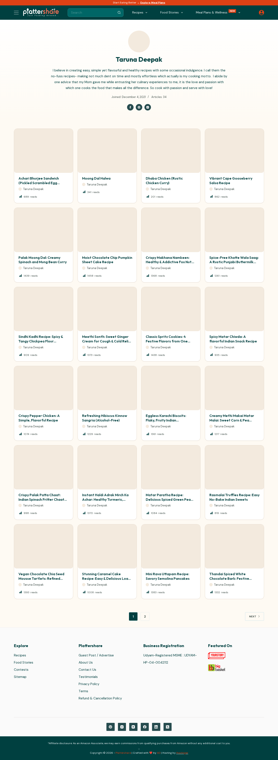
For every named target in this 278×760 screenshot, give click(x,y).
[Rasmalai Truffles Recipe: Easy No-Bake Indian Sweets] (234, 467)
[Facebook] (145, 727)
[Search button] (119, 12)
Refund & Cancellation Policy (100, 698)
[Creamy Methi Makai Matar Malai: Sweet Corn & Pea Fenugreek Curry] (234, 388)
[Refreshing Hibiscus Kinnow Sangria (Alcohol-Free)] (107, 388)
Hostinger (182, 753)
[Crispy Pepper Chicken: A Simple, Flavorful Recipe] (43, 388)
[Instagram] (122, 727)
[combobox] (91, 12)
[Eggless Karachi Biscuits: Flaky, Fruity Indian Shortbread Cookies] (170, 388)
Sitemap (20, 677)
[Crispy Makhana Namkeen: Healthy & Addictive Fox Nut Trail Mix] (170, 230)
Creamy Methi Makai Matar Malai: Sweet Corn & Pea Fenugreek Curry (231, 420)
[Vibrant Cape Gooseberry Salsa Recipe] (234, 151)
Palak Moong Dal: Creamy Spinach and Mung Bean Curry (42, 259)
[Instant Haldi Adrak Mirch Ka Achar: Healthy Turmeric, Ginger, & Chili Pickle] (107, 467)
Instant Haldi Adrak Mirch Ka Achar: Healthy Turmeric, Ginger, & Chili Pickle (105, 499)
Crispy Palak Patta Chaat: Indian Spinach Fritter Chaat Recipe (41, 499)
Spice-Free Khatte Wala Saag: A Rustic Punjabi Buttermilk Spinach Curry (234, 262)
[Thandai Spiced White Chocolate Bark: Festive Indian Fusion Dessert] (234, 546)
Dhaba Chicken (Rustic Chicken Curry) (164, 180)
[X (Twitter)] (168, 727)
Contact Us (87, 669)
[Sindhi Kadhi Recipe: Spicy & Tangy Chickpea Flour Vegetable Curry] (43, 309)
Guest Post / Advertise (96, 655)
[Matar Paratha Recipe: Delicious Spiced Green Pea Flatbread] (170, 467)
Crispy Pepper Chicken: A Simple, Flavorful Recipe (39, 417)
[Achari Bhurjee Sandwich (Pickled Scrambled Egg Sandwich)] (43, 151)
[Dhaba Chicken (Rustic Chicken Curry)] (170, 151)
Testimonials (88, 677)
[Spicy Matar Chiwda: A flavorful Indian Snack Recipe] (234, 309)
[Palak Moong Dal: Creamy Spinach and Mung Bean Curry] (43, 230)
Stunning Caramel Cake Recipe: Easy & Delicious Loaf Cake (106, 578)
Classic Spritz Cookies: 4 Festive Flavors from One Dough (167, 341)
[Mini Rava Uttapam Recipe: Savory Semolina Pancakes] (170, 546)
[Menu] (16, 12)
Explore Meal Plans (152, 2)
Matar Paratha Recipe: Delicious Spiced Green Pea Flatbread (168, 499)
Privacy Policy (89, 684)
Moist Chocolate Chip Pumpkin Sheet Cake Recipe (107, 259)
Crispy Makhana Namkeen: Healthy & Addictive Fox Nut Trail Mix (169, 262)
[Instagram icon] (147, 107)
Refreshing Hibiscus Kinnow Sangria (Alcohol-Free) (104, 417)
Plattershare (123, 753)
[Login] (261, 12)
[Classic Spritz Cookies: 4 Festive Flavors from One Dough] (170, 309)
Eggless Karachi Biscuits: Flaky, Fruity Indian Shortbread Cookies (166, 420)
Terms (83, 691)
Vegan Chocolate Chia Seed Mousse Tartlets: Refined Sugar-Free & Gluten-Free (41, 578)
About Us (86, 662)
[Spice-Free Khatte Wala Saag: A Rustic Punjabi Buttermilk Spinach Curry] (234, 230)
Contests (21, 669)
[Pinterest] (110, 727)
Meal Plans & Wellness (215, 12)
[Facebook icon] (130, 107)
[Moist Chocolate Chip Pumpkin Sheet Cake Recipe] (107, 230)
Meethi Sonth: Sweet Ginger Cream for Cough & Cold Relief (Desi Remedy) (107, 341)
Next (252, 616)
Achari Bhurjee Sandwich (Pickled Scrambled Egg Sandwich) (38, 183)
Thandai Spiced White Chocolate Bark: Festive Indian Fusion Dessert (229, 578)
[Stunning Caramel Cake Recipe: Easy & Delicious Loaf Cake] (107, 546)
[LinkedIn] (156, 727)
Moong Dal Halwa (96, 178)
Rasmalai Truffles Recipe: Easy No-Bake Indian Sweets (234, 497)
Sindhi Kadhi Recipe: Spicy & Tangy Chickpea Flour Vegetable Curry (40, 341)
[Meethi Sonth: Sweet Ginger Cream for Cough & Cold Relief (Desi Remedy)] (107, 309)
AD (159, 753)
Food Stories (23, 662)
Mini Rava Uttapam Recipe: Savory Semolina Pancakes (168, 576)
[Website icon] (139, 107)
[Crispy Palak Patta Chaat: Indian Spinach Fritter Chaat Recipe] (43, 467)
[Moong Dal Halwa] (107, 151)
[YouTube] (133, 727)
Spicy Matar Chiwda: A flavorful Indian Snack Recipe (233, 338)
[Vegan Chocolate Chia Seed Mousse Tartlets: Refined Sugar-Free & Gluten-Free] (43, 546)
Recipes (20, 655)
